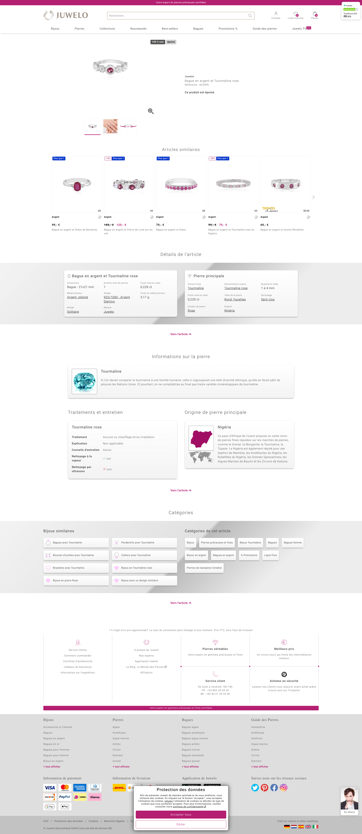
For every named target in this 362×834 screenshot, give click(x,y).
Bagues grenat (191, 761)
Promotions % (228, 29)
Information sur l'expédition (78, 673)
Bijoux (55, 29)
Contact (135, 821)
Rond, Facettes (235, 299)
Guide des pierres (265, 29)
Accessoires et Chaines (57, 727)
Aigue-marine (121, 738)
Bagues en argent (223, 555)
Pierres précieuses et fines (217, 543)
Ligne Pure (270, 555)
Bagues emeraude (193, 755)
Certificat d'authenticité (77, 661)
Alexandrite (258, 727)
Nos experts (146, 656)
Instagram (283, 787)
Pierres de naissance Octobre (204, 568)
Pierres (79, 29)
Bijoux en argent (196, 555)
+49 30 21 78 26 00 (218, 694)
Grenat (117, 761)
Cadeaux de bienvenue (78, 667)
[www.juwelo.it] (315, 826)
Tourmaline (196, 288)
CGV (46, 821)
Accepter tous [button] (180, 815)
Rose (191, 310)
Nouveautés (138, 29)
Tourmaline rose (236, 288)
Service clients (78, 650)
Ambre (117, 744)
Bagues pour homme (56, 755)
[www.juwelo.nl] (294, 826)
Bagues (198, 29)
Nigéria (229, 310)
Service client (215, 681)
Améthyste (258, 733)
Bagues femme (293, 543)
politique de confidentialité (188, 807)
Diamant (118, 755)
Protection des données (68, 821)
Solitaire (73, 311)
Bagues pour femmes (56, 750)
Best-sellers (170, 29)
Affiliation (146, 673)
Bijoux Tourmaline (250, 543)
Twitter (255, 787)
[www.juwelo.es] (301, 826)
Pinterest (264, 787)
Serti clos (268, 299)
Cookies (93, 821)
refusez (169, 801)
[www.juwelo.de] (287, 826)
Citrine (117, 750)
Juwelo (109, 311)
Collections (107, 29)
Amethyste (119, 733)
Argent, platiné (77, 297)
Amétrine (256, 738)
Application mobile (146, 661)
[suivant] (313, 197)
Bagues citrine (191, 750)
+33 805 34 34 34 (218, 690)
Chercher (250, 15)
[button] (276, 16)
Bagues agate (190, 727)
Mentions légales (114, 821)
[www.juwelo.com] (308, 826)
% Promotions (249, 555)
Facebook (274, 787)
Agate (116, 727)
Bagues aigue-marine (195, 738)
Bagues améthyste (193, 733)
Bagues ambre (191, 744)
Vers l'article (179, 334)
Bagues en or (51, 744)
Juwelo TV (301, 29)
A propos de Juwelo (146, 650)
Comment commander (77, 656)
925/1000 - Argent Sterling (117, 299)
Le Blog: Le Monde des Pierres (144, 667)
